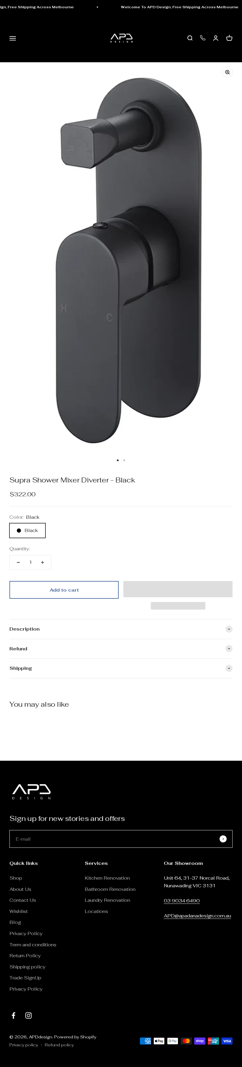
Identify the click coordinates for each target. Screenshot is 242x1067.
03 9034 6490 (182, 901)
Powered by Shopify (75, 1037)
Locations (96, 911)
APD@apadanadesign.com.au (197, 916)
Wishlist (18, 911)
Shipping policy (27, 967)
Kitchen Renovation (107, 878)
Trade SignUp (25, 978)
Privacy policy (23, 1045)
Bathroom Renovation (110, 889)
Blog (15, 922)
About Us (20, 889)
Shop (15, 878)
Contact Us (22, 900)
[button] (178, 589)
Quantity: (19, 549)
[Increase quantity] (42, 562)
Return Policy (25, 956)
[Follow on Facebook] (13, 1015)
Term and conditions (32, 945)
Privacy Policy (25, 933)
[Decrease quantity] (18, 562)
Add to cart (64, 590)
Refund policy (59, 1045)
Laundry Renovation (107, 900)
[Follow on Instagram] (28, 1015)
